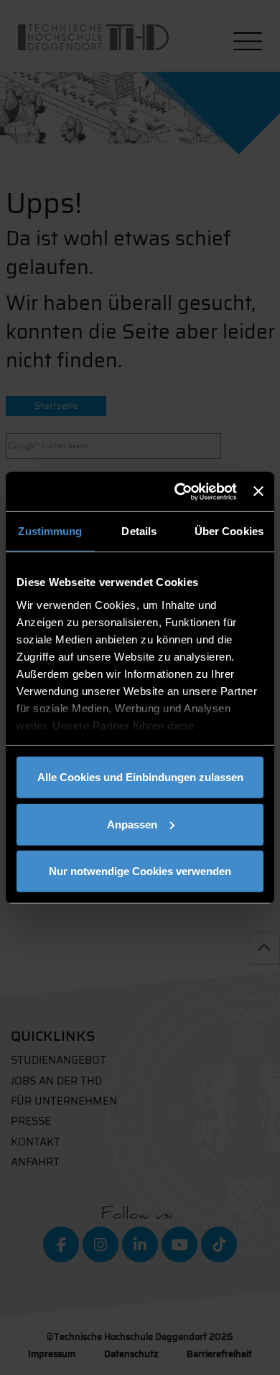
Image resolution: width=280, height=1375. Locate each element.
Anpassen (132, 824)
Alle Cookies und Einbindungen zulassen (140, 777)
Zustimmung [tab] (50, 531)
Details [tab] (139, 531)
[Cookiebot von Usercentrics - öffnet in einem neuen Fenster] (178, 491)
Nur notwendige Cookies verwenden (140, 871)
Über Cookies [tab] (229, 531)
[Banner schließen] (258, 491)
